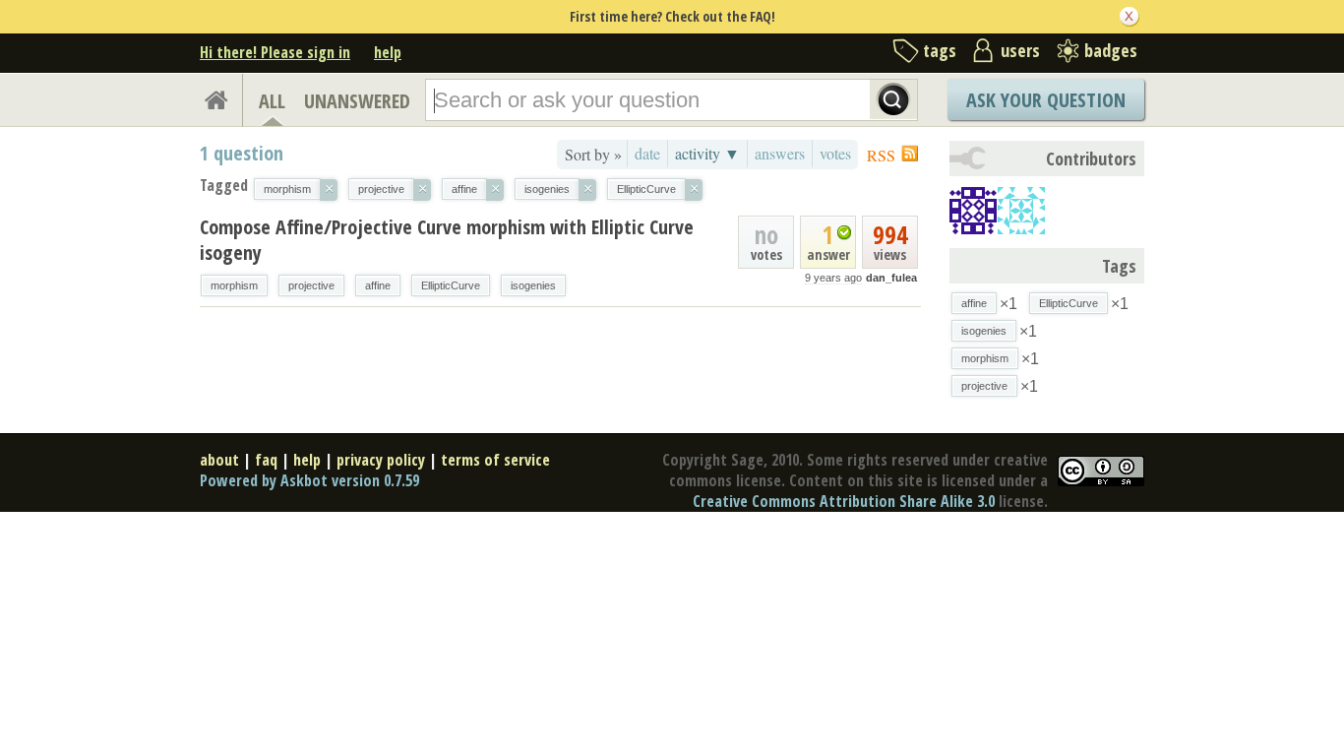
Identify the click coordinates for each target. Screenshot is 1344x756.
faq (266, 460)
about (219, 460)
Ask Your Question (1046, 100)
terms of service (495, 460)
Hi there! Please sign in (275, 52)
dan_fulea (891, 278)
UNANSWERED (357, 101)
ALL (272, 101)
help (387, 52)
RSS (881, 155)
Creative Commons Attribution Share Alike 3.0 (844, 501)
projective (311, 285)
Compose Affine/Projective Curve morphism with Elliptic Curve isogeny (447, 240)
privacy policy (380, 460)
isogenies (533, 285)
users (1020, 50)
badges (1110, 50)
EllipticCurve (450, 285)
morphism (234, 285)
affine (378, 285)
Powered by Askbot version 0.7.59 (309, 480)
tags (939, 50)
